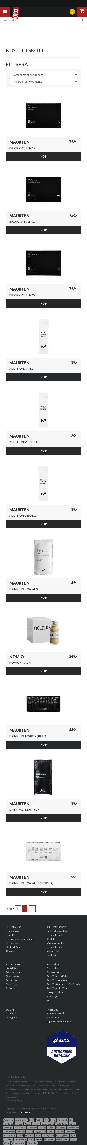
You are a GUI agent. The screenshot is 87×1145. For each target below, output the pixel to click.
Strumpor (29, 1135)
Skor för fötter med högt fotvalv (63, 984)
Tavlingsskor (48, 1135)
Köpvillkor (11, 934)
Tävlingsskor (13, 976)
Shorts (50, 1131)
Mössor (42, 1127)
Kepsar (36, 1124)
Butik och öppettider (57, 930)
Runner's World (55, 1013)
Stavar (20, 1135)
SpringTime (53, 1017)
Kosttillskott (62, 1124)
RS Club (50, 938)
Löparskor (32, 1127)
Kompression (47, 1124)
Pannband (61, 1127)
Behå (31, 1120)
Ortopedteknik (55, 934)
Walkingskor (62, 1139)
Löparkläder (12, 968)
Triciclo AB (25, 1112)
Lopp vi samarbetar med (59, 1021)
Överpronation (55, 992)
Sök (82, 19)
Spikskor (59, 1131)
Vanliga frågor (13, 946)
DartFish (51, 954)
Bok (46, 1120)
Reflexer (21, 1131)
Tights (73, 1135)
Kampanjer (52, 996)
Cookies (10, 950)
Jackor (28, 1124)
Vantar (73, 1139)
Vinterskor (32, 1143)
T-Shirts (38, 1139)
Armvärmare (21, 1120)
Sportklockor (9, 1135)
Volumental (53, 950)
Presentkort (12, 942)
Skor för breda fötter (57, 976)
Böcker (39, 1120)
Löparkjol (8, 1127)
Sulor (38, 1135)
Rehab (30, 1131)
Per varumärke (55, 972)
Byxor (52, 1120)
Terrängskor (12, 980)
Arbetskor (8, 1120)
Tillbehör (11, 988)
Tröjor (30, 1139)
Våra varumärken (56, 942)
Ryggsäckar (40, 1131)
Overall (51, 1127)
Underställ (49, 1139)
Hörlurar (19, 1124)
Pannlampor (73, 1127)
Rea (49, 1000)
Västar (7, 1143)
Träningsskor (13, 972)
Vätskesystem (18, 1143)
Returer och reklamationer (20, 938)
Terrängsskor (62, 1135)
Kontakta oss (13, 930)
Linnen (73, 1124)
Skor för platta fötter (57, 988)
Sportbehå (70, 1131)
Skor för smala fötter (58, 980)
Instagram (11, 1017)
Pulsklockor (9, 1131)
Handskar (8, 1124)
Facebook (11, 1013)
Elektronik (11, 984)
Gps (71, 1120)
